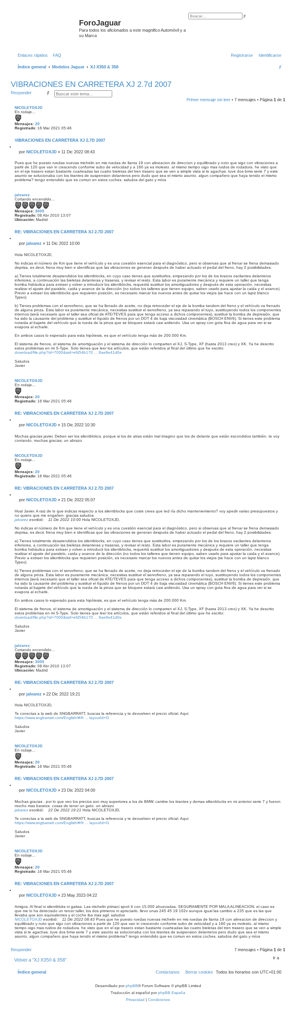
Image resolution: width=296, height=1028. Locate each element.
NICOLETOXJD (28, 107)
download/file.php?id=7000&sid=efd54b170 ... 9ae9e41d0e (68, 352)
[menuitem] (55, 55)
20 (37, 124)
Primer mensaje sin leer (208, 99)
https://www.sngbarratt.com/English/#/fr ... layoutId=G (62, 718)
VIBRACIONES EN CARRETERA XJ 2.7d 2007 (91, 84)
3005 (39, 211)
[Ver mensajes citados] (46, 519)
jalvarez (22, 195)
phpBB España (171, 993)
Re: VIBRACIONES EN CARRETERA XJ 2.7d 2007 (64, 231)
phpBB (132, 986)
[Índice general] (46, 25)
